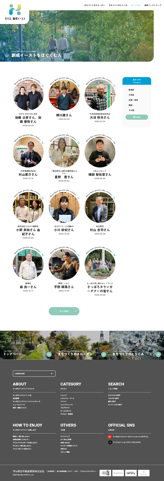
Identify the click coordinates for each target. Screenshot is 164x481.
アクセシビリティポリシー (88, 471)
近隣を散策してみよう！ (21, 439)
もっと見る (64, 311)
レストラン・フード (67, 398)
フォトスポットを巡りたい (22, 449)
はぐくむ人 (136, 5)
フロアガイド (65, 408)
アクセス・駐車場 (66, 414)
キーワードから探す (115, 405)
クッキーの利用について (68, 446)
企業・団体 (133, 100)
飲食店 (131, 89)
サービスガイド (65, 411)
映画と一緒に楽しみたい (21, 436)
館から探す (112, 401)
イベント (63, 401)
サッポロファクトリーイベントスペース (26, 401)
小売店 (131, 95)
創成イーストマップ (153, 5)
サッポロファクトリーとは (22, 395)
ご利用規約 (50, 471)
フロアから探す (113, 398)
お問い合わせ (65, 443)
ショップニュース (66, 405)
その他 (131, 110)
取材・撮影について (20, 408)
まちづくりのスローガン (94, 5)
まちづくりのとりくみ (118, 5)
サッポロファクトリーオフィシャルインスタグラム (130, 436)
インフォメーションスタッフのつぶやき (127, 442)
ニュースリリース (19, 405)
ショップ (63, 395)
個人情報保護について (64, 471)
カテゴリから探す (114, 395)
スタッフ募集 (65, 452)
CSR (75, 471)
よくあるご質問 (65, 439)
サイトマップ (65, 436)
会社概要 (16, 398)
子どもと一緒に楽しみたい (22, 446)
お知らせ (63, 449)
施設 (130, 105)
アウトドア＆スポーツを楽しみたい (25, 443)
